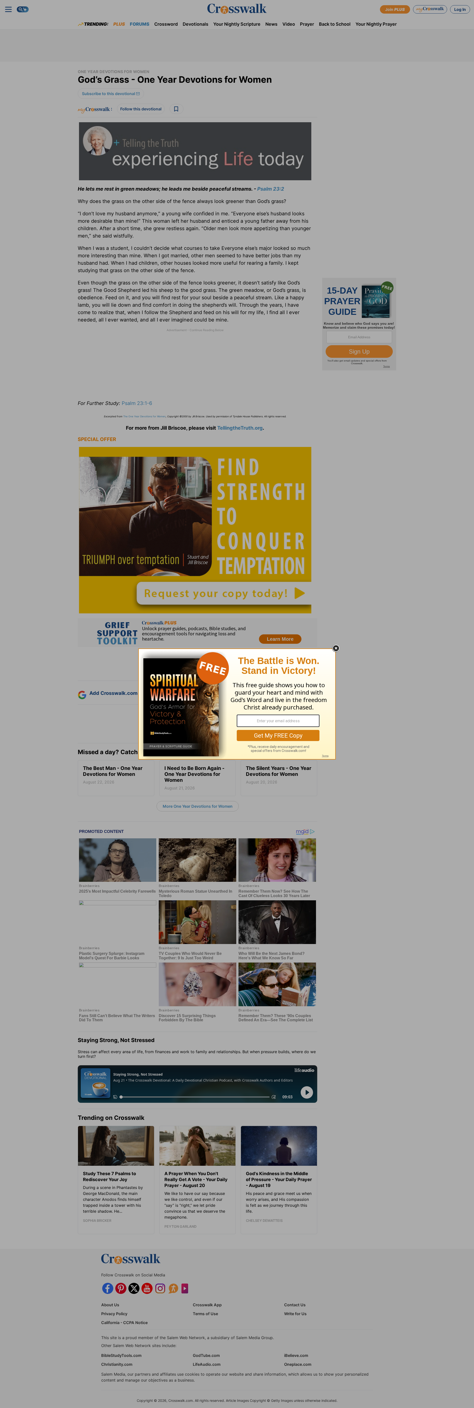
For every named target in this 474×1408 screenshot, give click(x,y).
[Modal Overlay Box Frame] (237, 704)
